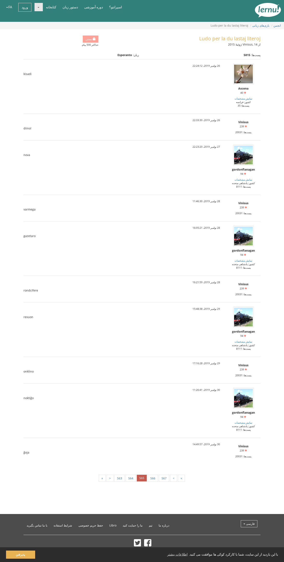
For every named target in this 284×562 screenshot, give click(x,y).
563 (119, 478)
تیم (150, 525)
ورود (25, 7)
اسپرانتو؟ (115, 7)
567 (164, 478)
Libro (112, 525)
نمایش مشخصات (243, 98)
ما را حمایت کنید (133, 525)
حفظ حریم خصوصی (90, 525)
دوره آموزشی (93, 7)
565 (141, 478)
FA (10, 7)
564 (130, 478)
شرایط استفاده (63, 525)
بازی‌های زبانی (260, 25)
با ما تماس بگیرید (37, 525)
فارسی (250, 524)
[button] (39, 7)
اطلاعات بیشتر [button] (177, 554)
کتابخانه (51, 7)
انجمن (277, 25)
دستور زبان (70, 7)
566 (152, 478)
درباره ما (164, 525)
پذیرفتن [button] (20, 554)
